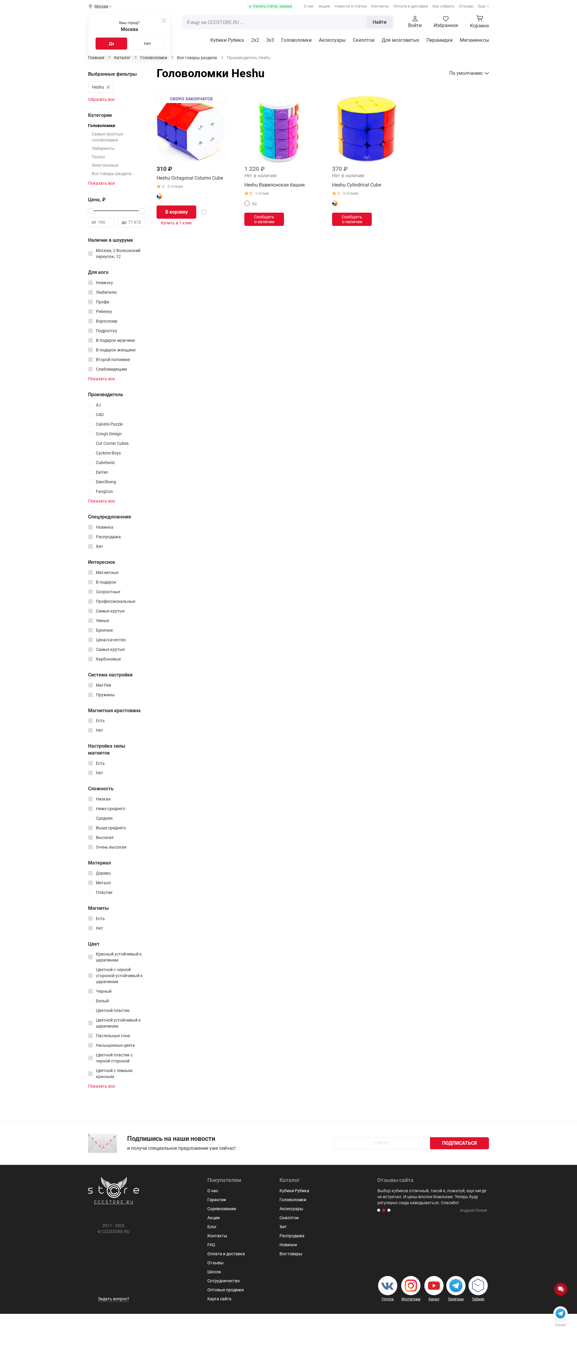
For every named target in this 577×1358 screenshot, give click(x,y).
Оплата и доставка (410, 6)
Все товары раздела (112, 173)
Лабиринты (103, 148)
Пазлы (98, 156)
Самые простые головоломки (107, 137)
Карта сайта (219, 1298)
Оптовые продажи (225, 1289)
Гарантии (216, 1199)
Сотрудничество (223, 1280)
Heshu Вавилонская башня (274, 185)
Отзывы (466, 6)
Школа (214, 1271)
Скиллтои (363, 40)
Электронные (105, 165)
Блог (212, 1226)
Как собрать (443, 6)
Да (111, 43)
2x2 (255, 40)
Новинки (288, 1244)
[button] (378, 1210)
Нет (147, 43)
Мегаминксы (474, 40)
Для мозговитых (400, 40)
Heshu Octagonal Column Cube (190, 178)
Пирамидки (439, 40)
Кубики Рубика (227, 40)
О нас (309, 6)
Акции (324, 6)
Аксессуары (332, 40)
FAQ (211, 1244)
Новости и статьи (351, 6)
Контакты (380, 6)
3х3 (270, 40)
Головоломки (296, 40)
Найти (379, 22)
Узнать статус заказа (272, 6)
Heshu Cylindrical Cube (356, 185)
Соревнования (221, 1208)
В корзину (176, 212)
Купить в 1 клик (176, 222)
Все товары (290, 1253)
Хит (283, 1226)
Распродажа (291, 1235)
